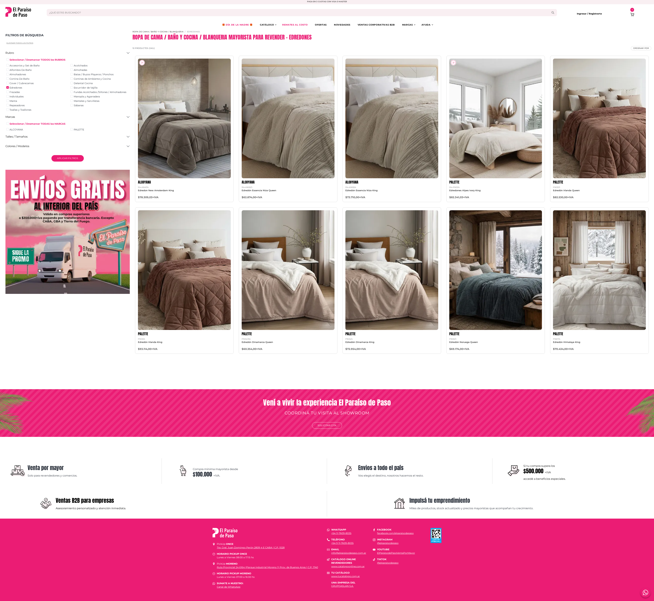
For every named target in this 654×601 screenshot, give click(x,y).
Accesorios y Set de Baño (25, 65)
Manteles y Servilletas (86, 100)
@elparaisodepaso (388, 543)
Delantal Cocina (83, 83)
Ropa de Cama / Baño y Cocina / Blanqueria (158, 31)
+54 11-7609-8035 (341, 533)
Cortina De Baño (19, 78)
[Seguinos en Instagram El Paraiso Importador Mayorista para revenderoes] (374, 539)
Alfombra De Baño (21, 70)
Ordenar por (641, 48)
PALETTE (79, 129)
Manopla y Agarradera (87, 96)
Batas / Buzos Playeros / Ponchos (94, 74)
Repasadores (17, 105)
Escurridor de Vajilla (85, 87)
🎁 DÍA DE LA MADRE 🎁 (237, 24)
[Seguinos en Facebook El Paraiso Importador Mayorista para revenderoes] (374, 529)
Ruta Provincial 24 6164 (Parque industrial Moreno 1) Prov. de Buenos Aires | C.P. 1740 (267, 567)
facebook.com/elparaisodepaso (395, 533)
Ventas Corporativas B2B (376, 24)
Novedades (342, 24)
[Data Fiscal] (436, 535)
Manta (13, 100)
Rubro (9, 52)
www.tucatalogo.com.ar (345, 576)
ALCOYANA (16, 129)
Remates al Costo (295, 24)
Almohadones (18, 74)
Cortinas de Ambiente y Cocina (92, 78)
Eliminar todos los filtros (19, 43)
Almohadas (80, 70)
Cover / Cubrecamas (22, 83)
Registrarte (595, 13)
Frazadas (15, 92)
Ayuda (426, 24)
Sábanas (79, 105)
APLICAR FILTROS (67, 158)
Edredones (16, 87)
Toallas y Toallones (20, 109)
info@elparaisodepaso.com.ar (348, 553)
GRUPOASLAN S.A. (342, 586)
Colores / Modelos (17, 146)
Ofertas (321, 24)
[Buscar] (553, 12)
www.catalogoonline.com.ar (348, 566)
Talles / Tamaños (16, 136)
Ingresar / (583, 13)
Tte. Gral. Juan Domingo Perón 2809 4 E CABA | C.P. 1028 (251, 547)
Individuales (17, 96)
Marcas (407, 24)
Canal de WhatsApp (228, 586)
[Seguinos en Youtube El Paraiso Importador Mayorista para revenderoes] (374, 549)
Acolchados (81, 65)
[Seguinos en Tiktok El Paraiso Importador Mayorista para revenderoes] (374, 559)
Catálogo (267, 24)
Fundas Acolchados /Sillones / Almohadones (100, 92)
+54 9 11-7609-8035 (342, 543)
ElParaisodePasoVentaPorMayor (396, 553)
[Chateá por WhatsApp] (645, 592)
